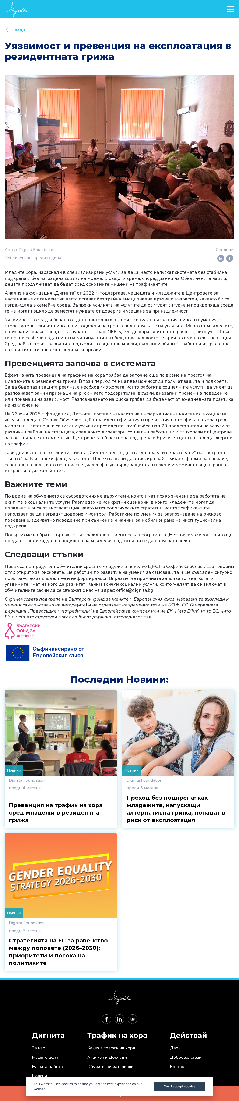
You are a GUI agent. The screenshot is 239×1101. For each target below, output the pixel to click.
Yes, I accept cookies (179, 1086)
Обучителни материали (110, 1066)
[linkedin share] (220, 258)
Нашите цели (45, 1057)
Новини (39, 1076)
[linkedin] (119, 1019)
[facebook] (106, 1019)
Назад (18, 29)
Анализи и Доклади (107, 1057)
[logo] (113, 9)
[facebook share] (229, 258)
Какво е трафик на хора (111, 1048)
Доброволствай (185, 1057)
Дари (175, 1048)
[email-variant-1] (132, 1019)
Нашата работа (47, 1066)
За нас (38, 1048)
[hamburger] (230, 9)
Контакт (178, 1066)
